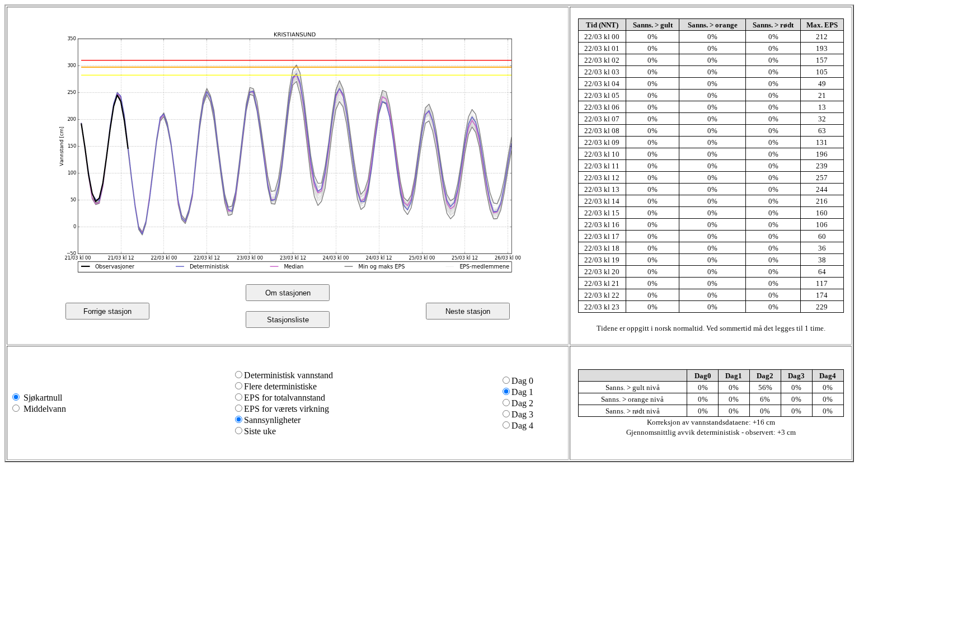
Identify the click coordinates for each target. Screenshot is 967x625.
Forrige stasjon (107, 311)
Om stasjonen (288, 293)
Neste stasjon (467, 311)
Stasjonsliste (288, 320)
